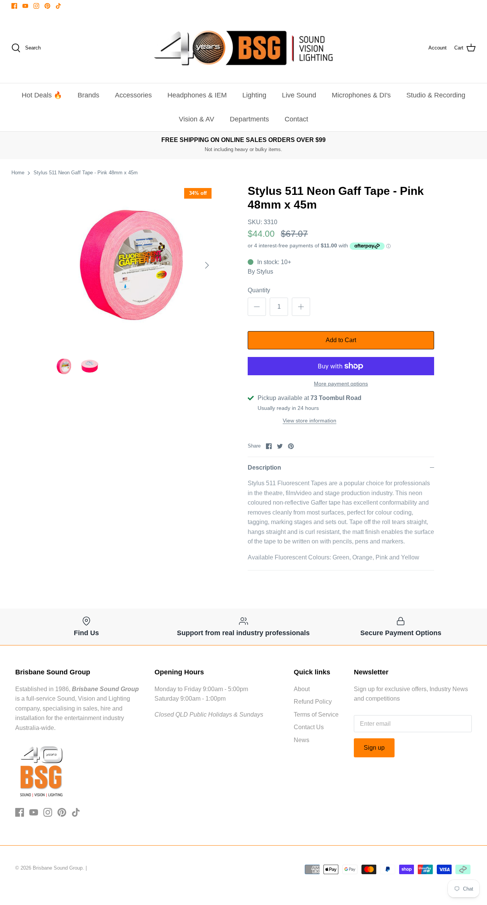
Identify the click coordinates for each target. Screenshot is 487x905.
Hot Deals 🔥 (42, 95)
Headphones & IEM (197, 95)
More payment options (341, 384)
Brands (88, 95)
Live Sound (299, 95)
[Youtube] (25, 6)
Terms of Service (316, 714)
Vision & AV (196, 119)
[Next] (207, 265)
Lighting (254, 95)
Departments (249, 119)
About (302, 689)
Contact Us (309, 727)
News (301, 740)
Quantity (259, 290)
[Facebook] (14, 6)
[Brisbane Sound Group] (243, 48)
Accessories (133, 95)
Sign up (374, 747)
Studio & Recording (435, 95)
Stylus (264, 271)
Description (264, 467)
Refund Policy (313, 701)
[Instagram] (36, 6)
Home (17, 172)
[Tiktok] (58, 6)
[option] (134, 265)
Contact (296, 119)
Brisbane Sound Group (58, 868)
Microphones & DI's (361, 95)
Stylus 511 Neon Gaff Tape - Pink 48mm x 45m (85, 172)
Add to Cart (341, 340)
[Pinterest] (47, 6)
